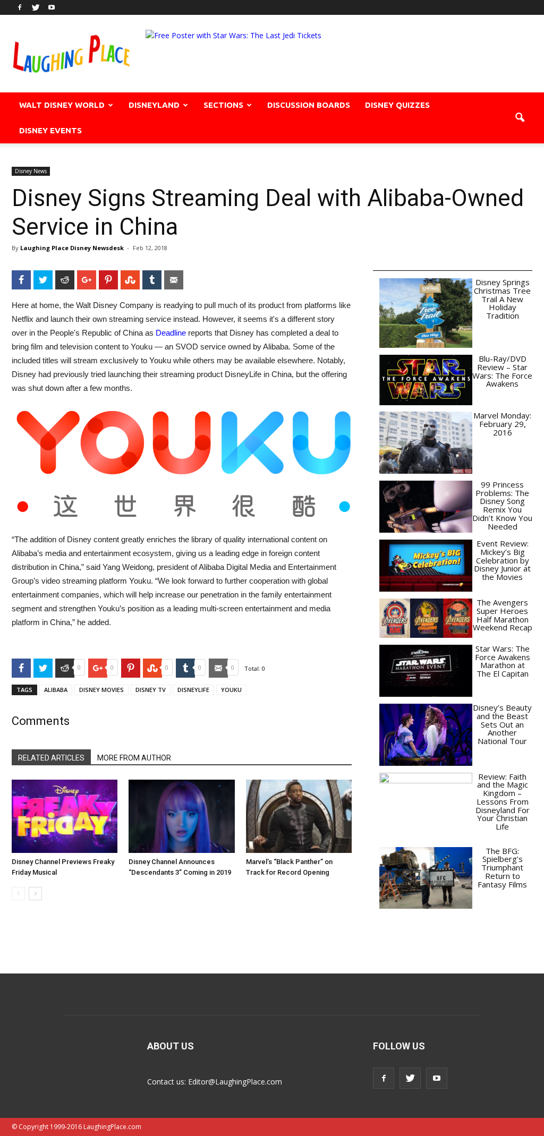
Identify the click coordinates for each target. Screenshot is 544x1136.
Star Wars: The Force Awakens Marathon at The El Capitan (502, 661)
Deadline (171, 332)
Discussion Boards (308, 104)
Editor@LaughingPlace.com (235, 1082)
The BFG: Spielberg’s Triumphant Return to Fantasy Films (502, 867)
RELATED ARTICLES (51, 758)
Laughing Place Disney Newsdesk (72, 248)
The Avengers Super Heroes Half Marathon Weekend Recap (502, 615)
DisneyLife (193, 690)
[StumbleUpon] (130, 279)
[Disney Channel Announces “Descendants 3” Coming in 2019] (181, 816)
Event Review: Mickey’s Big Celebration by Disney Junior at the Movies (502, 560)
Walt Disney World (62, 104)
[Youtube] (52, 7)
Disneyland (154, 104)
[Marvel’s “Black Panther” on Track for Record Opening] (299, 816)
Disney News (31, 171)
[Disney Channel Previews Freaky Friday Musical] (64, 816)
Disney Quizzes (397, 104)
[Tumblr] (152, 279)
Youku (231, 690)
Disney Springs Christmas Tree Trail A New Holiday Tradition (502, 299)
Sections (223, 104)
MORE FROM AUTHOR (134, 758)
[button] (519, 118)
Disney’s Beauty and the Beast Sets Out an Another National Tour (502, 724)
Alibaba (55, 690)
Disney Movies (101, 690)
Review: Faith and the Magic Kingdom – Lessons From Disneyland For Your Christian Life (502, 801)
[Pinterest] (108, 279)
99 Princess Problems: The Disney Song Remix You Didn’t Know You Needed (502, 505)
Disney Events (50, 130)
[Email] (173, 279)
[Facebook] (20, 7)
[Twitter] (36, 7)
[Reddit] (64, 279)
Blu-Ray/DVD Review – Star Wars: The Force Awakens (502, 371)
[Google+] (86, 279)
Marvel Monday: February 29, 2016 (502, 424)
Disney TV (150, 690)
